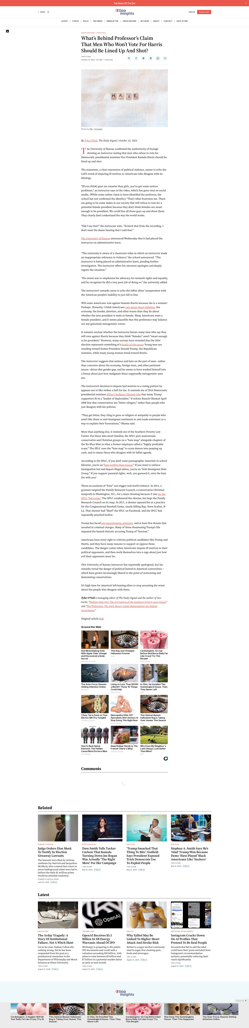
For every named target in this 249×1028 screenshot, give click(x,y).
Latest (64, 21)
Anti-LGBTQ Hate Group (118, 465)
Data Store (182, 21)
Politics (101, 33)
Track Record (129, 21)
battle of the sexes (132, 344)
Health (130, 931)
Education (43, 931)
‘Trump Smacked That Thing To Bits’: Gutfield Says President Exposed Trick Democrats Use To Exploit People (143, 855)
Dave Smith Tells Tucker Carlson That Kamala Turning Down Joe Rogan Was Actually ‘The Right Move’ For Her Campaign (99, 855)
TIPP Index (97, 21)
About (156, 21)
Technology (88, 931)
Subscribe (204, 12)
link (101, 618)
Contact (168, 21)
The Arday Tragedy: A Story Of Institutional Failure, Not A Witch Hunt (55, 939)
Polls (86, 21)
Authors (144, 21)
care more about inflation (140, 307)
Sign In (192, 12)
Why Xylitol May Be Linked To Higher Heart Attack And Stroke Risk (143, 939)
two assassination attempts (117, 523)
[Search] (48, 12)
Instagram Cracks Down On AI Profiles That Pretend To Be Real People (189, 939)
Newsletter (112, 21)
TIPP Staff (86, 57)
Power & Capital (46, 844)
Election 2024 (88, 33)
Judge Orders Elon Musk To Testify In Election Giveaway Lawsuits (55, 852)
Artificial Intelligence (182, 931)
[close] (246, 3)
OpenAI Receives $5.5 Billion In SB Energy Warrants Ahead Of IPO (98, 939)
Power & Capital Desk (48, 879)
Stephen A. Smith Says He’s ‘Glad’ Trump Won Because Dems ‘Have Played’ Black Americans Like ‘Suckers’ (189, 853)
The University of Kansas (95, 238)
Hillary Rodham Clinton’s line (124, 394)
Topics (75, 21)
